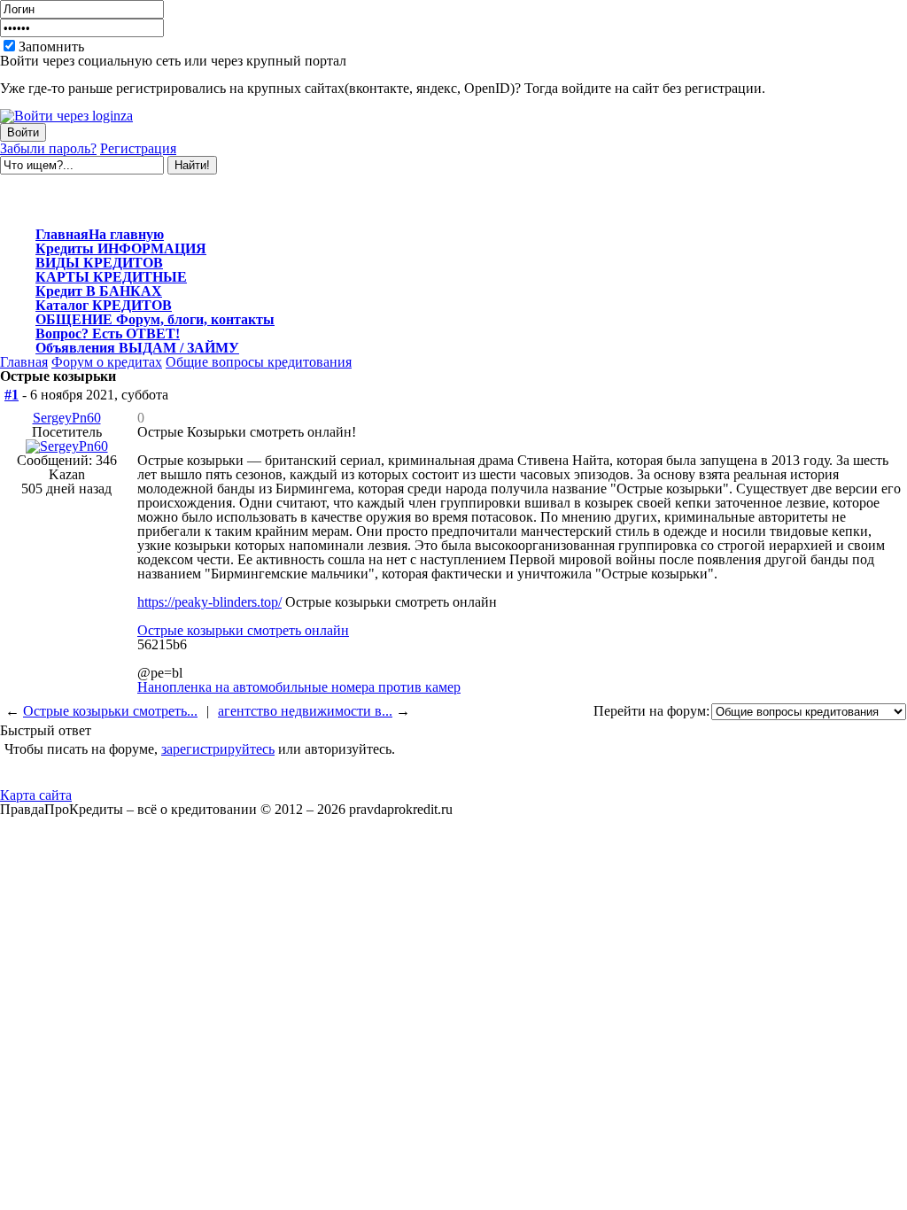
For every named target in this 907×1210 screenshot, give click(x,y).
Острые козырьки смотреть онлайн (243, 630)
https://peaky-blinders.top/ (209, 601)
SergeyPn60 (67, 417)
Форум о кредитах (106, 361)
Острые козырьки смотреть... (110, 710)
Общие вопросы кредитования (259, 361)
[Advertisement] (207, 201)
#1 (11, 394)
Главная (24, 361)
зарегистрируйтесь (218, 748)
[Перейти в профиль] (67, 446)
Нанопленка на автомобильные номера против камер (299, 686)
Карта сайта (36, 795)
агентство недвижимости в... (305, 710)
